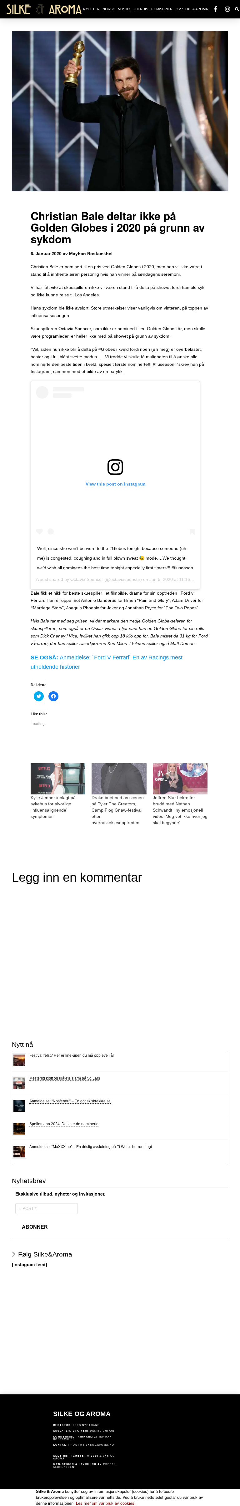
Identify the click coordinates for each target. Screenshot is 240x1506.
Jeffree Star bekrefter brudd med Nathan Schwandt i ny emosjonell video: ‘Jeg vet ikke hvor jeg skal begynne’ (180, 810)
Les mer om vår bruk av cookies (106, 1503)
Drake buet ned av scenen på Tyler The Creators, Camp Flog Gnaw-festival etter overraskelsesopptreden (118, 810)
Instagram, (41, 371)
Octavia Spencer (86, 579)
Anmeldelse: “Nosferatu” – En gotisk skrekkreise (70, 1101)
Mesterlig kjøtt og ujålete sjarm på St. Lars (64, 1078)
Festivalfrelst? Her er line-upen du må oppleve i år (71, 1055)
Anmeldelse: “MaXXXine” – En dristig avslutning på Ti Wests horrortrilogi (90, 1147)
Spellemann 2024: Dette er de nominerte (63, 1124)
